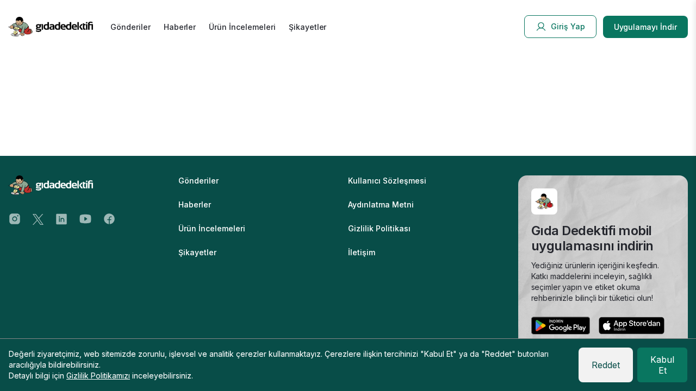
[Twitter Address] (38, 218)
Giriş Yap (568, 26)
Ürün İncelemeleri (242, 26)
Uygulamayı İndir (645, 26)
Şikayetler (308, 26)
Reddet (606, 365)
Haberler (180, 26)
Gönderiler (130, 26)
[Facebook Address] (109, 218)
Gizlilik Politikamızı (98, 375)
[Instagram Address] (14, 218)
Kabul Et (662, 365)
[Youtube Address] (85, 218)
